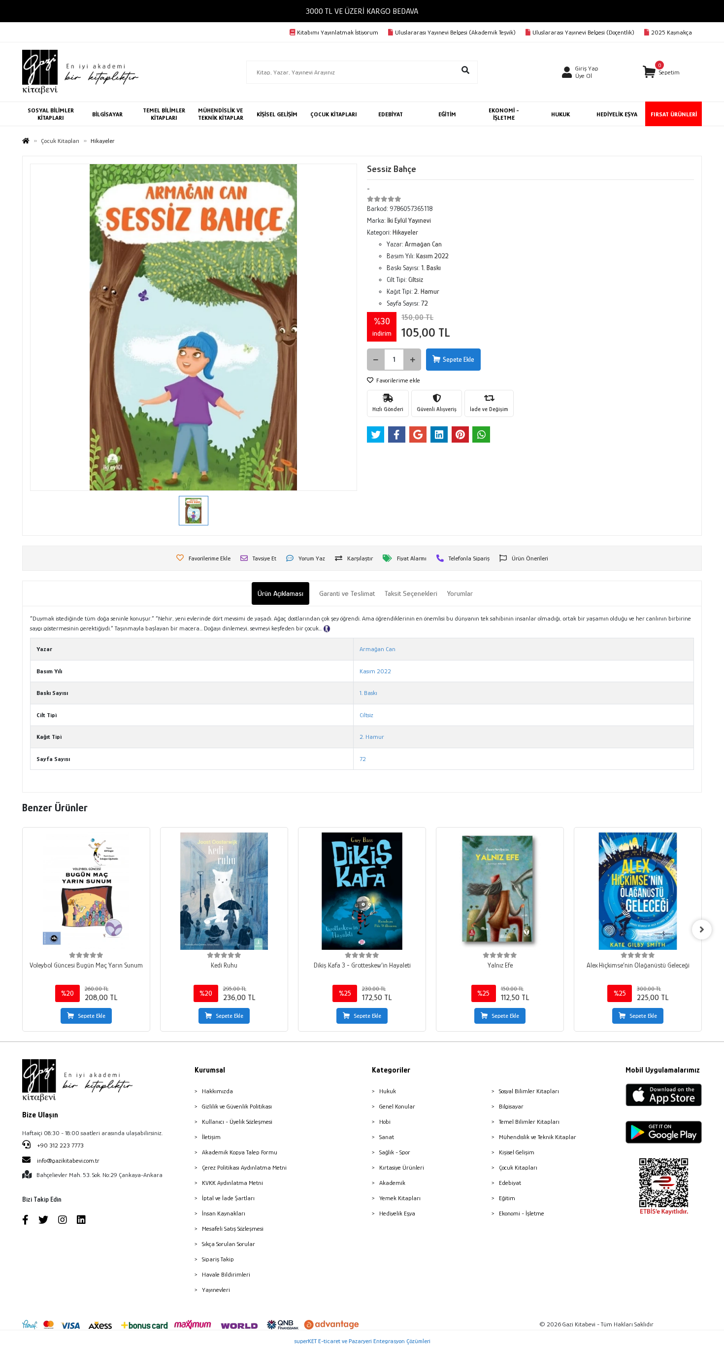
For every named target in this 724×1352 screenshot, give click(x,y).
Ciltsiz (366, 715)
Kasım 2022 (375, 671)
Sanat (386, 1137)
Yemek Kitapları (400, 1198)
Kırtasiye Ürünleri (401, 1167)
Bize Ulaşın (40, 1114)
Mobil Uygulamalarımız (662, 1070)
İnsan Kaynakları (223, 1213)
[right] (702, 929)
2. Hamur (372, 736)
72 (363, 759)
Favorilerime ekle (397, 380)
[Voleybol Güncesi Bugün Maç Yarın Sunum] (86, 891)
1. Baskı (368, 692)
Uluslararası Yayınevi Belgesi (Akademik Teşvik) (455, 32)
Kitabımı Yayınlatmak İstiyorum (337, 32)
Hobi (385, 1121)
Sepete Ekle (458, 359)
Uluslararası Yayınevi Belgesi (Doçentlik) (583, 32)
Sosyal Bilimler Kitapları (529, 1091)
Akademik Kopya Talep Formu (239, 1152)
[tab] (280, 593)
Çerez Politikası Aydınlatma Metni (244, 1167)
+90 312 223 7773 (59, 1145)
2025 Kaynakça (671, 32)
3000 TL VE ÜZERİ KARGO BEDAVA (362, 11)
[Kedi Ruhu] (224, 891)
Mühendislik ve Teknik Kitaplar (537, 1137)
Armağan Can (377, 649)
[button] (661, 72)
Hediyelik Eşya (397, 1213)
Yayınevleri (216, 1289)
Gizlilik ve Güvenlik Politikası (237, 1106)
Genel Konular (397, 1106)
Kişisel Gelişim (516, 1152)
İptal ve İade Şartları (228, 1198)
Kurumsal (210, 1070)
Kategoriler (391, 1070)
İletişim (211, 1137)
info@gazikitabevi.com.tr (68, 1160)
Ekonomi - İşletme (521, 1213)
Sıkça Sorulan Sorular (228, 1244)
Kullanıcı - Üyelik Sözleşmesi (237, 1121)
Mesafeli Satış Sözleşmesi (232, 1228)
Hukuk (387, 1091)
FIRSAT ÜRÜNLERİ (674, 114)
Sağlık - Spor (394, 1152)
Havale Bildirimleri (226, 1274)
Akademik (392, 1182)
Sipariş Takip (218, 1259)
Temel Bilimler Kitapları (529, 1121)
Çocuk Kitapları (518, 1167)
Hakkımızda (217, 1091)
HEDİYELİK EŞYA (616, 114)
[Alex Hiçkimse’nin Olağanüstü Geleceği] (637, 891)
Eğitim (507, 1198)
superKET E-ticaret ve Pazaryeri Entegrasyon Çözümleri (362, 1341)
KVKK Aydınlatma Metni (232, 1182)
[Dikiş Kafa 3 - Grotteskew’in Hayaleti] (362, 891)
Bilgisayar (511, 1106)
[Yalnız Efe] (500, 891)
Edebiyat (510, 1182)
